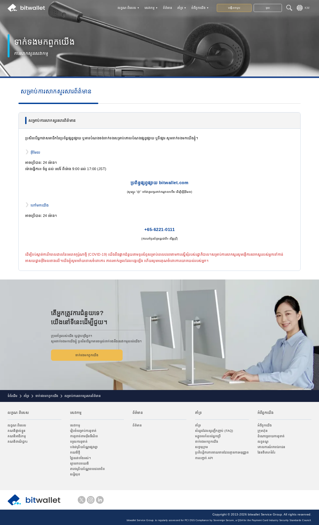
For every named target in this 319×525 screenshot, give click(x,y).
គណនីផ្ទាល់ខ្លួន (17, 430)
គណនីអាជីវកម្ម (17, 436)
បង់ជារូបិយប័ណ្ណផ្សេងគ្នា (84, 447)
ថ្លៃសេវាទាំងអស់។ (80, 458)
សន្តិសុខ (75, 474)
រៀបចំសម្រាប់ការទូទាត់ (83, 430)
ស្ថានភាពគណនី (79, 463)
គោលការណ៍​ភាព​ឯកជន (271, 447)
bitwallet (26, 8)
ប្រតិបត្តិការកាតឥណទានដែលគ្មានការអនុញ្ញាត (222, 452)
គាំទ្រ (180, 8)
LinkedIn (100, 500)
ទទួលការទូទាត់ (78, 441)
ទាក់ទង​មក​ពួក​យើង (86, 355)
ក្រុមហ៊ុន (263, 430)
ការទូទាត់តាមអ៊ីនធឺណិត (84, 436)
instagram (91, 500)
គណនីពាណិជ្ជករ (17, 441)
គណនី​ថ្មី (75, 452)
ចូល (268, 7)
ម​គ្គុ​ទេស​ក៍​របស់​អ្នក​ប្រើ (208, 436)
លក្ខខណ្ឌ (263, 441)
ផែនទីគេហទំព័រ (266, 452)
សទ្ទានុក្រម (201, 447)
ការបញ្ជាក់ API (204, 458)
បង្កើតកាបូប (234, 7)
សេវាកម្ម (150, 8)
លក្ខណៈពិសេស (127, 8)
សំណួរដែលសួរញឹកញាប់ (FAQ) (214, 430)
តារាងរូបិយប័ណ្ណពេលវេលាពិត (87, 469)
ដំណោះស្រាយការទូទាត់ (271, 436)
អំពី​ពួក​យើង (198, 8)
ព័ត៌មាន (167, 8)
